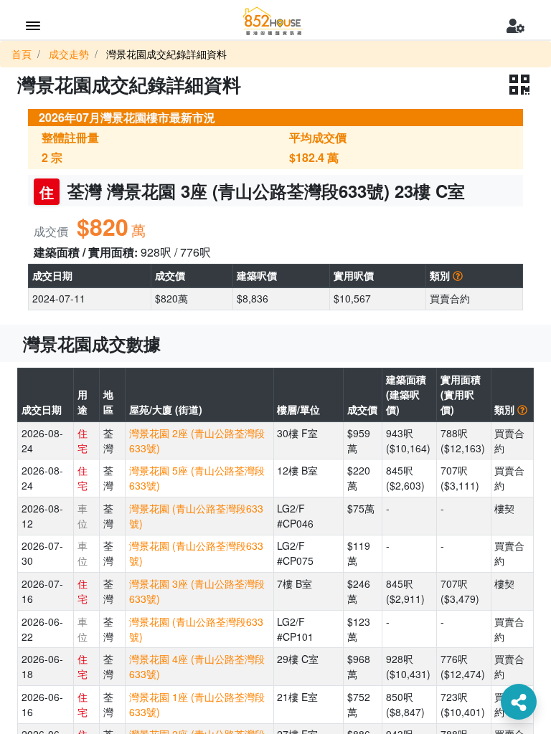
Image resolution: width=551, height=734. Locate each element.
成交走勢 (69, 54)
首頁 (21, 54)
